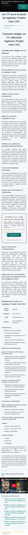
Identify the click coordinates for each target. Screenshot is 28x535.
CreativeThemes (6, 533)
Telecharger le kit (14, 235)
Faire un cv (7, 28)
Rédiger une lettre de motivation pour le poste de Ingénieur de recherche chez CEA (15, 523)
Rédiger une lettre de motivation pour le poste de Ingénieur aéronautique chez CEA (15, 513)
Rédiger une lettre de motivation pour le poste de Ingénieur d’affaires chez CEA (15, 500)
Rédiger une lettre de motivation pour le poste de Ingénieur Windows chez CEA (15, 506)
